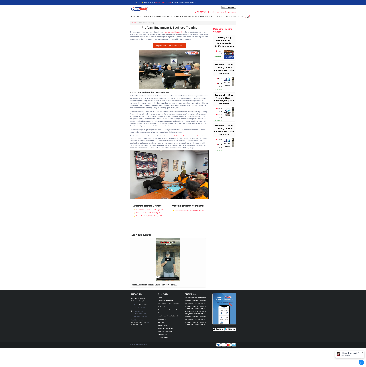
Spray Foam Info (191, 17)
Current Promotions (164, 313)
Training (203, 17)
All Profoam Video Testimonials (195, 298)
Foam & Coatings (216, 17)
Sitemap (161, 322)
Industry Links (162, 325)
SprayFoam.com (136, 325)
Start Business (167, 17)
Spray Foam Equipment (151, 17)
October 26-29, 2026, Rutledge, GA (149, 213)
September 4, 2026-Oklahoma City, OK (189, 210)
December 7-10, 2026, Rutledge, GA (149, 216)
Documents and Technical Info (168, 310)
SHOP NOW (179, 17)
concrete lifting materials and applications (185, 136)
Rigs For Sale (135, 17)
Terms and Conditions (165, 328)
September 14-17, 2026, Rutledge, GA (149, 210)
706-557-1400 (143, 305)
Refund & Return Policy (165, 331)
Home (160, 298)
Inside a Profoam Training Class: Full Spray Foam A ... (155, 285)
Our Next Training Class (161, 2)
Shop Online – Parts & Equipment (169, 304)
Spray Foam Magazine (138, 322)
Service (227, 17)
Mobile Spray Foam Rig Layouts (168, 316)
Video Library (162, 319)
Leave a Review (163, 337)
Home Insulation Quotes (166, 301)
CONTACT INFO (136, 294)
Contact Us (237, 17)
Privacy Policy (162, 334)
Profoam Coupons (164, 307)
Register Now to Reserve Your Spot (169, 46)
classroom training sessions (174, 32)
